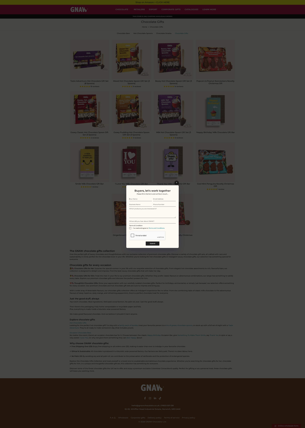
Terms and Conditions (156, 228)
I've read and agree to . (149, 228)
